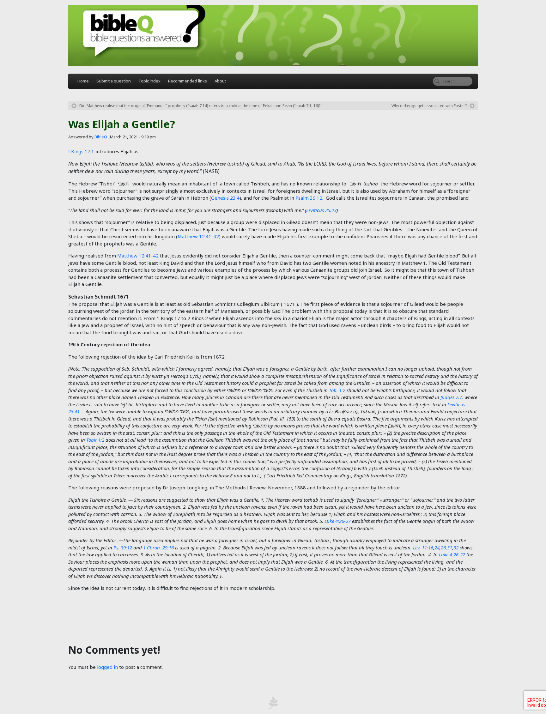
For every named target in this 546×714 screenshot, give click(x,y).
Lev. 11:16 (423, 547)
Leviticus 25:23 (321, 210)
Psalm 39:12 (308, 198)
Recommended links (187, 81)
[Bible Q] (273, 35)
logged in (107, 667)
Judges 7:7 (451, 397)
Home (83, 81)
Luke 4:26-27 (338, 521)
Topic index (149, 81)
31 (449, 547)
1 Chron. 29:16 (158, 547)
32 (455, 547)
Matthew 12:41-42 (198, 236)
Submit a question (113, 81)
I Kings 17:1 (81, 151)
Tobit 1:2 (95, 440)
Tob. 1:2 (337, 390)
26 (443, 547)
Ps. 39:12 (122, 547)
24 (437, 547)
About (220, 81)
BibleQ (100, 137)
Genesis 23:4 (225, 198)
